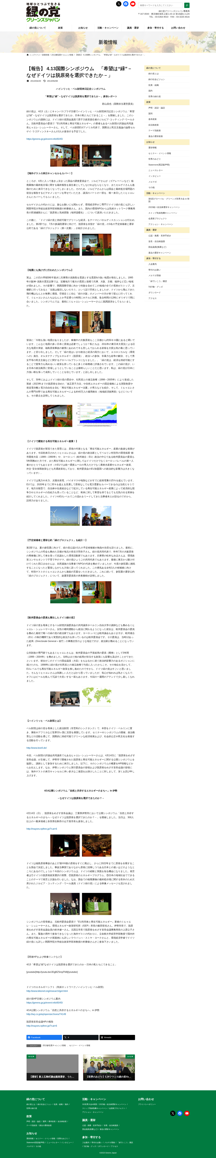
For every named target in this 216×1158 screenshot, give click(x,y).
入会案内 (152, 264)
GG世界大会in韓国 (89, 1104)
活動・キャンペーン (155, 193)
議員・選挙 (151, 230)
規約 (150, 90)
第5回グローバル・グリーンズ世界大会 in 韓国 (168, 200)
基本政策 (152, 119)
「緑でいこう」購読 (157, 281)
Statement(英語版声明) (159, 165)
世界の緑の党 (154, 96)
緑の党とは (153, 73)
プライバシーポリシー (147, 1104)
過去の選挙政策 (155, 136)
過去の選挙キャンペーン (159, 253)
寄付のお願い (154, 270)
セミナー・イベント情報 (79, 1045)
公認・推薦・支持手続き (159, 235)
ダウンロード (154, 292)
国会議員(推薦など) (157, 247)
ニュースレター (155, 170)
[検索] (187, 5)
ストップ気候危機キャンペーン (162, 213)
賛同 (150, 113)
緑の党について (153, 68)
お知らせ (150, 142)
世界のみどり (154, 159)
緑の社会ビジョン (156, 79)
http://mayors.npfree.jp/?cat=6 (41, 829)
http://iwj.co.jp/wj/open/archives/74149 (46, 1014)
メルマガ (152, 182)
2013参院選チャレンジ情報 (54, 1045)
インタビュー (154, 176)
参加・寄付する (153, 258)
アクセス (152, 298)
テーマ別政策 (154, 130)
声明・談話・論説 (156, 108)
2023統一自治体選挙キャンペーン (164, 207)
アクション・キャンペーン (160, 224)
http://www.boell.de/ (36, 748)
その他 (151, 187)
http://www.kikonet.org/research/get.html (47, 991)
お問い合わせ (146, 1099)
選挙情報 (152, 147)
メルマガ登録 (154, 275)
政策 (148, 102)
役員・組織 (153, 85)
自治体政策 (153, 125)
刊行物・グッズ (155, 287)
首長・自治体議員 (156, 241)
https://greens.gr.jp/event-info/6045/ (44, 139)
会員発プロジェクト (157, 218)
